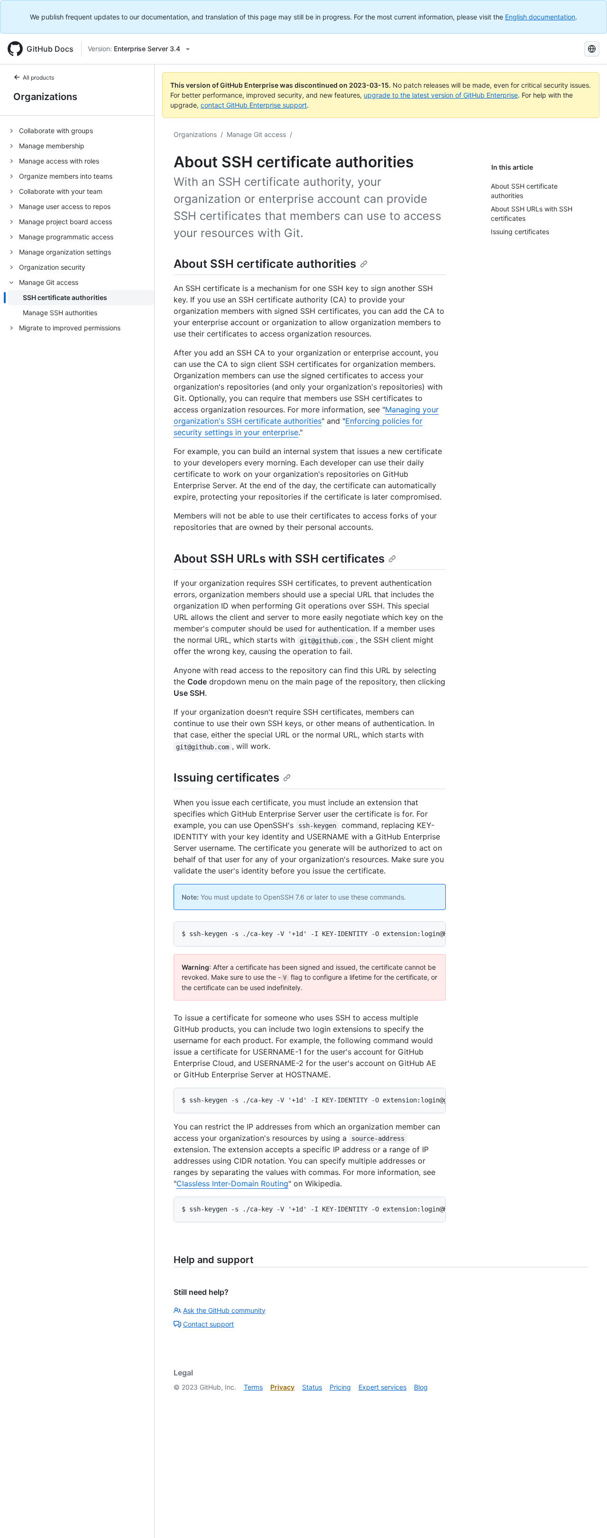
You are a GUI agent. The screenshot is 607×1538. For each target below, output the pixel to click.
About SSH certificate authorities (265, 264)
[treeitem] (81, 130)
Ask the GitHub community (224, 1310)
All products (38, 77)
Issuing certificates (226, 777)
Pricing (340, 1387)
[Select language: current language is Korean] (591, 48)
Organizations (45, 96)
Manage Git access (256, 134)
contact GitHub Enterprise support (254, 105)
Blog (421, 1387)
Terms (253, 1387)
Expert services (382, 1387)
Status (312, 1387)
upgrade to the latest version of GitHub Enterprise (441, 95)
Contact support (208, 1324)
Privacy (282, 1387)
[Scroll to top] (586, 1517)
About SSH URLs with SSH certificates (279, 558)
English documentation (540, 17)
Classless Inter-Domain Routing (232, 1183)
